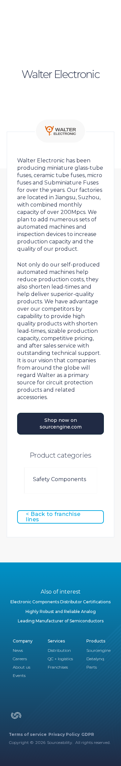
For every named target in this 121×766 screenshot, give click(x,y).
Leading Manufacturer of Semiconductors (61, 620)
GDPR (87, 734)
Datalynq (95, 658)
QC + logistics (60, 658)
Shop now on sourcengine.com (61, 423)
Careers (20, 658)
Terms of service (28, 734)
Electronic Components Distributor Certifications (60, 601)
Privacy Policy (64, 734)
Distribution (59, 650)
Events (19, 675)
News (18, 650)
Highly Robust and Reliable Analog (61, 611)
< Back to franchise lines (53, 517)
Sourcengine (98, 650)
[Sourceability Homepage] (16, 718)
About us (21, 667)
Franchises (58, 667)
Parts (91, 667)
